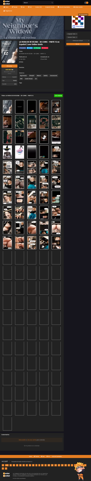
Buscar (77, 44)
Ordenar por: (78, 40)
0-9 (7, 465)
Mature (39, 75)
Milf (21, 79)
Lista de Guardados (57, 456)
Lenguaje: (72, 34)
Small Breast (28, 79)
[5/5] (12, 69)
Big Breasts (23, 75)
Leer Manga (58, 95)
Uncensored (53, 75)
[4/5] (11, 69)
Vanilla (45, 75)
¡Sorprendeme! (83, 14)
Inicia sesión (22, 440)
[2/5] (8, 69)
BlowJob (31, 75)
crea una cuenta (31, 440)
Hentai (15, 80)
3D (36, 79)
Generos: (71, 37)
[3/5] (9, 69)
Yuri (49, 456)
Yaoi (43, 456)
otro (15, 84)
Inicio (30, 456)
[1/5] (6, 69)
